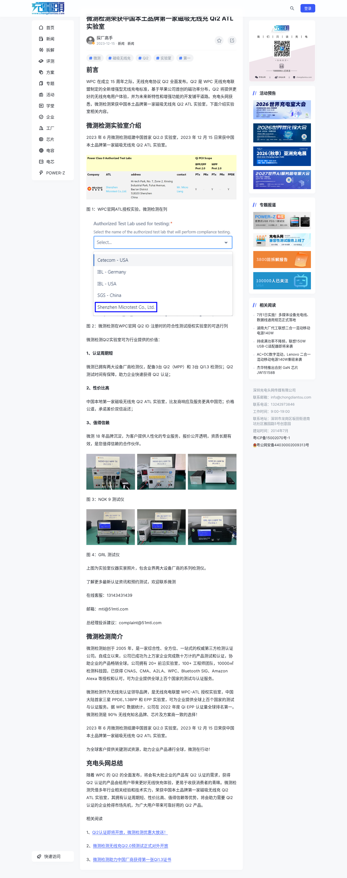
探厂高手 (105, 37)
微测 (97, 58)
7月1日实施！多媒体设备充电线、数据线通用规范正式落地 (283, 317)
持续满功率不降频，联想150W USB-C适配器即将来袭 (281, 343)
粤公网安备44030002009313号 (283, 445)
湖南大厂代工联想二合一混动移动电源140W (283, 330)
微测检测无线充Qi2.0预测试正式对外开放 (130, 845)
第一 (187, 58)
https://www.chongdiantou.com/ (282, 51)
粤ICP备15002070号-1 (271, 438)
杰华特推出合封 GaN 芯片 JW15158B (277, 370)
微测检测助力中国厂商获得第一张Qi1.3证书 (132, 859)
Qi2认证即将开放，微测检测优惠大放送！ (130, 832)
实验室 (166, 58)
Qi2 (145, 58)
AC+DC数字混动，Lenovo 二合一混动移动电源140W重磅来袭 (284, 356)
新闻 (121, 43)
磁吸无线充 (122, 58)
